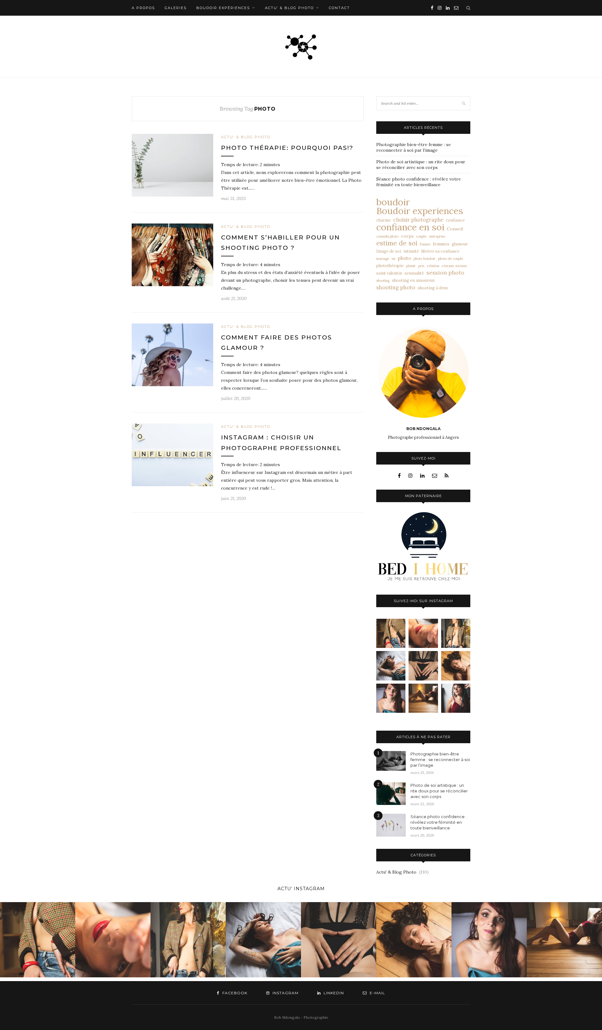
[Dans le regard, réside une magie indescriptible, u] (423, 633)
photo (404, 258)
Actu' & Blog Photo (245, 137)
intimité (411, 251)
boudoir (393, 201)
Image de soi (388, 251)
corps (407, 236)
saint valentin (389, 273)
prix (421, 266)
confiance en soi (410, 227)
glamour (460, 243)
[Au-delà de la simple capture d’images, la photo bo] (455, 633)
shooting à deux (433, 287)
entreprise (437, 236)
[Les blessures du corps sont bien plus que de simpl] (390, 665)
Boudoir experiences (419, 211)
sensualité (414, 273)
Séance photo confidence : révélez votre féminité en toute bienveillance (418, 181)
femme (425, 244)
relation (433, 266)
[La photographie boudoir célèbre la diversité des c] (390, 633)
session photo (445, 272)
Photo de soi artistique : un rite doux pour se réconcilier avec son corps (420, 164)
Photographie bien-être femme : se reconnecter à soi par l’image (413, 147)
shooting (382, 280)
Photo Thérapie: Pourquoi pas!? (287, 147)
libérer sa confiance (440, 251)
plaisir (411, 266)
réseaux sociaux (454, 266)
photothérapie (390, 265)
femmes (441, 244)
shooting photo (395, 287)
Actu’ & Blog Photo (289, 8)
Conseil (455, 229)
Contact (339, 8)
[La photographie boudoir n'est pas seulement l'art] (423, 698)
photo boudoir (425, 258)
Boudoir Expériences (223, 8)
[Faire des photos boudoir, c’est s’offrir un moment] (423, 665)
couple (421, 236)
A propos (143, 8)
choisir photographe (418, 220)
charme (383, 220)
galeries (176, 8)
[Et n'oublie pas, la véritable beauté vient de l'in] (455, 698)
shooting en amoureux (413, 280)
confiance (455, 220)
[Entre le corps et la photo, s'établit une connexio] (390, 698)
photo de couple (450, 258)
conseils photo (387, 236)
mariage (382, 258)
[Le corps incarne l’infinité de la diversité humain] (455, 665)
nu (393, 258)
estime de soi (396, 243)
